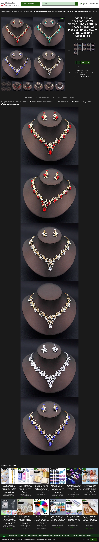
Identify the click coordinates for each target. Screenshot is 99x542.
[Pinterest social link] (83, 77)
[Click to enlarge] (4, 77)
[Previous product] (2, 14)
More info (86, 539)
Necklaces (19, 11)
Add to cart (85, 62)
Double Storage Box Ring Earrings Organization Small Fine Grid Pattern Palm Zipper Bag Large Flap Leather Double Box (90, 519)
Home (2, 11)
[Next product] (4, 14)
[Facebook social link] (77, 77)
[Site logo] (10, 3)
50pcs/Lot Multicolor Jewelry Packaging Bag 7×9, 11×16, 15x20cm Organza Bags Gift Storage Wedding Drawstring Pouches (41, 520)
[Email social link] (81, 77)
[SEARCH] (76, 4)
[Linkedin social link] (85, 77)
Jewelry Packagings (25, 528)
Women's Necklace (27, 11)
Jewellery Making (7, 495)
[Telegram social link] (90, 77)
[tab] (29, 96)
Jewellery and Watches (10, 11)
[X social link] (79, 77)
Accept (93, 539)
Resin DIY (13, 495)
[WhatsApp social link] (88, 77)
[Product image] (9, 476)
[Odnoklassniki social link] (86, 77)
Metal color (69, 49)
